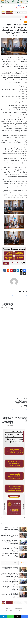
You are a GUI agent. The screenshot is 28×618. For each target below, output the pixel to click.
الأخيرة (22, 563)
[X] (21, 270)
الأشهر (14, 563)
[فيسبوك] (24, 270)
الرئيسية (24, 19)
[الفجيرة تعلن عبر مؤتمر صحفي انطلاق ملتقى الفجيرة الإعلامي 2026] (21, 412)
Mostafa (23, 36)
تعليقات (5, 563)
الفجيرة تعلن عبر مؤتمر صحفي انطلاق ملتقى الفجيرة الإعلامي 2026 (21, 418)
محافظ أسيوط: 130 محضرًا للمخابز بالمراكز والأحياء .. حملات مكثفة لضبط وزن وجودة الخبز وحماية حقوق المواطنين (9, 535)
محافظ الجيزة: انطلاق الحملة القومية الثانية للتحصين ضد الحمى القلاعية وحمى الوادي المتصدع (10, 548)
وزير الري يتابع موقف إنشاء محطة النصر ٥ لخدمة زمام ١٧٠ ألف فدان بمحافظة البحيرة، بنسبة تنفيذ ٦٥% (9, 555)
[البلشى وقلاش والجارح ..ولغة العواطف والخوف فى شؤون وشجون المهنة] (23, 529)
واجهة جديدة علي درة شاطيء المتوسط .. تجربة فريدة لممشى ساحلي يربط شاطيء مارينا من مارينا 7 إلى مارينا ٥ (7, 305)
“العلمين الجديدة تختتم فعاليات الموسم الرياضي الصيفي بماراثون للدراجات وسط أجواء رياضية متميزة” (10, 542)
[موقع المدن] (19, 7)
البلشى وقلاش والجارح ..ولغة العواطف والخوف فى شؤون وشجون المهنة (10, 528)
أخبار (21, 19)
